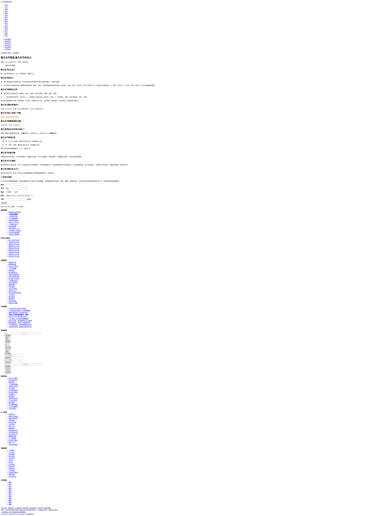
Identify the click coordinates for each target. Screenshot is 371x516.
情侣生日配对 (13, 440)
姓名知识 (8, 41)
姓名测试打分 (13, 272)
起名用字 (8, 47)
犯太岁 (11, 462)
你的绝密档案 (13, 220)
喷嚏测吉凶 (12, 262)
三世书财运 (12, 408)
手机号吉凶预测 (14, 232)
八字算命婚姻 (13, 384)
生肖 (6, 25)
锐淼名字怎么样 (14, 244)
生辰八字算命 (13, 266)
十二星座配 (12, 438)
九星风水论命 (13, 386)
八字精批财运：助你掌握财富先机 (20, 325)
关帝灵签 (12, 420)
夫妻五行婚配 (13, 303)
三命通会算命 (13, 280)
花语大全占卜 (13, 291)
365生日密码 (13, 289)
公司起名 (8, 49)
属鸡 (10, 500)
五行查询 (12, 388)
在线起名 (12, 468)
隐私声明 (33, 508)
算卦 (6, 19)
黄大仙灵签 (12, 422)
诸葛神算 (12, 428)
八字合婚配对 (13, 406)
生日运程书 (12, 476)
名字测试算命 (13, 390)
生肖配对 (12, 394)
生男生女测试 (13, 444)
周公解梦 (12, 454)
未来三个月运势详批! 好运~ (18, 316)
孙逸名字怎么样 (14, 252)
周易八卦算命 (13, 416)
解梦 (6, 33)
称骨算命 (12, 270)
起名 (6, 35)
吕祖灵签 (12, 287)
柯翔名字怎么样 (14, 248)
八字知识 (12, 450)
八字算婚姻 (12, 268)
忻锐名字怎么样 (14, 256)
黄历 (6, 27)
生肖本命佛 (12, 301)
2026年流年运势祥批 (18, 308)
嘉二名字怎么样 (14, 240)
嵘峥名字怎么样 (14, 250)
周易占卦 (12, 414)
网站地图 (47, 508)
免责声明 (26, 508)
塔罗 (6, 29)
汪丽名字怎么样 (14, 242)
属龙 (10, 490)
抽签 (6, 13)
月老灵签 (12, 424)
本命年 (11, 460)
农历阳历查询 (13, 472)
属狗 (10, 502)
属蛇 (10, 492)
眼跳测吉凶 (12, 264)
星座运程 (12, 466)
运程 (6, 23)
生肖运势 (12, 458)
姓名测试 (8, 39)
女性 (16, 192)
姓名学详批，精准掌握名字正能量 (20, 321)
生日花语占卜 (13, 434)
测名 (6, 11)
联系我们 (11, 508)
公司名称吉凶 (13, 432)
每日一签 (12, 426)
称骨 (6, 9)
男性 (9, 192)
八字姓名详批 (13, 216)
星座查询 (12, 299)
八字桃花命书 (13, 224)
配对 (6, 17)
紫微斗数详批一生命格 (18, 312)
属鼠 (10, 482)
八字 (6, 7)
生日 (6, 31)
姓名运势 (8, 45)
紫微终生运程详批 (15, 212)
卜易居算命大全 (6, 512)
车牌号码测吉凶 (14, 274)
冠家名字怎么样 (14, 254)
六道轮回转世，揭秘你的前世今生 (20, 327)
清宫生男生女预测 (15, 293)
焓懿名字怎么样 (14, 246)
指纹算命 (12, 402)
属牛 (10, 484)
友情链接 (18, 508)
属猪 (10, 504)
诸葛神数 (12, 285)
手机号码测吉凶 (14, 276)
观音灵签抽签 (13, 418)
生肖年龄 (12, 464)
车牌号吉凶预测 (14, 234)
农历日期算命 (13, 282)
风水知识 (12, 456)
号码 (6, 15)
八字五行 (12, 452)
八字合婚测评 (13, 218)
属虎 (10, 486)
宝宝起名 (8, 43)
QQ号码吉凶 (13, 400)
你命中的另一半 (14, 228)
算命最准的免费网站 (19, 512)
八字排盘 (12, 295)
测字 (6, 21)
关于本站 (4, 508)
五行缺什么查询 (14, 278)
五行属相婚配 (13, 404)
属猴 (10, 498)
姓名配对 (12, 396)
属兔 (10, 488)
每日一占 (12, 442)
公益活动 (40, 508)
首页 (6, 5)
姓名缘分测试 (13, 430)
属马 (10, 494)
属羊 (10, 496)
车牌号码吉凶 (13, 398)
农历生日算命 (13, 392)
